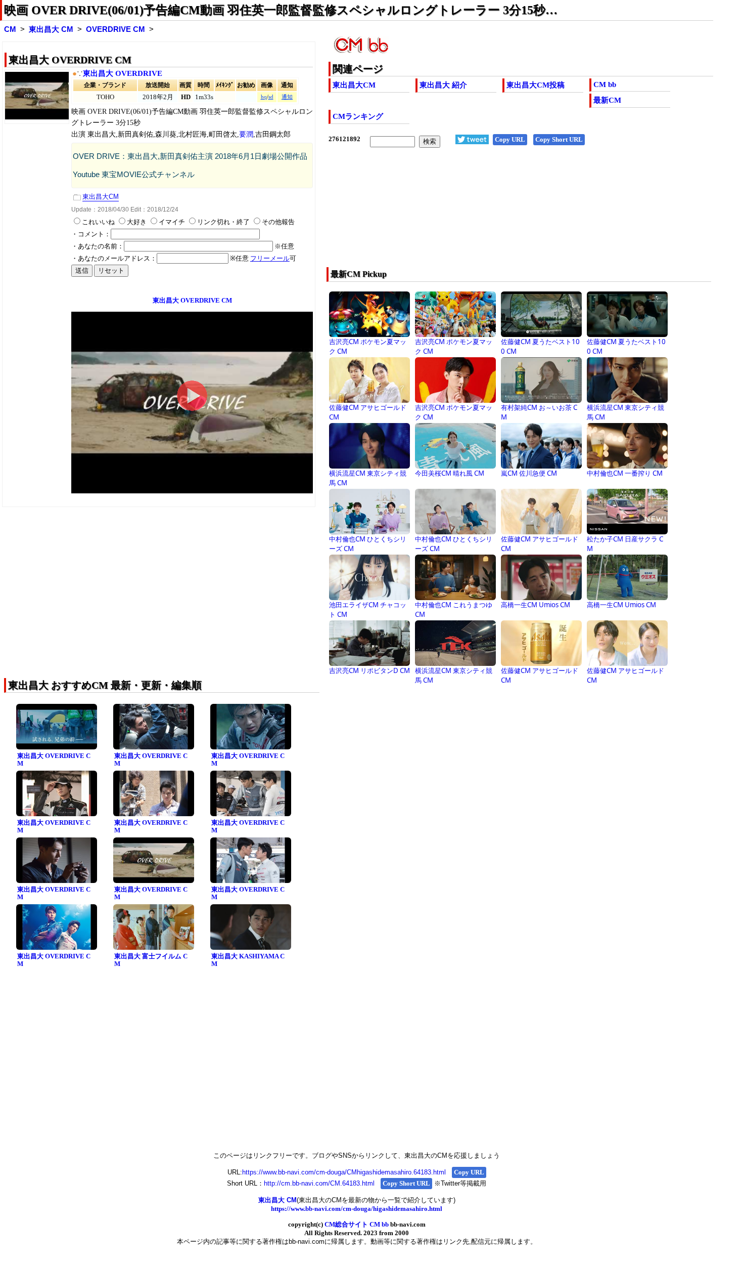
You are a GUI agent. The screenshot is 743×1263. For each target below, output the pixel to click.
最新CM (607, 100)
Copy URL (510, 139)
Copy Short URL (559, 139)
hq (264, 97)
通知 (287, 97)
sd (270, 97)
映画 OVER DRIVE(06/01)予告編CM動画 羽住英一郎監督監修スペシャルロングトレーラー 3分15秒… (281, 10)
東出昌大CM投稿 (535, 85)
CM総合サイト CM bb (356, 1224)
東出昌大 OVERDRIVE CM (53, 759)
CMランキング (358, 116)
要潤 (246, 134)
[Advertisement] (482, 214)
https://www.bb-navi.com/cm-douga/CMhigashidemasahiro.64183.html (344, 1172)
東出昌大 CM (51, 29)
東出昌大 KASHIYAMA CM (248, 959)
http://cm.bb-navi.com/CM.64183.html (319, 1183)
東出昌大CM (354, 85)
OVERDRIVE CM (115, 29)
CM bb (604, 84)
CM (10, 29)
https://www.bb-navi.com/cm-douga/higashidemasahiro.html (356, 1208)
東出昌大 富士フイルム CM (151, 959)
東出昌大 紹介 (443, 85)
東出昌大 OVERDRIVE (122, 73)
